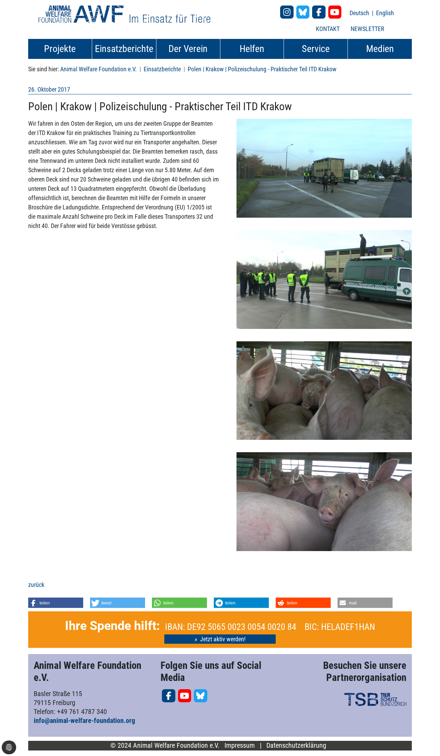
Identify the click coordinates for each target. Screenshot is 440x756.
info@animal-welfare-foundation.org (84, 720)
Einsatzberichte (162, 69)
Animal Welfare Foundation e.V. (98, 69)
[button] (55, 603)
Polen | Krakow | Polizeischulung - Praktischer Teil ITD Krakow (262, 69)
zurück (36, 584)
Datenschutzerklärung (296, 745)
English (385, 13)
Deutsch (360, 13)
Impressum (239, 745)
